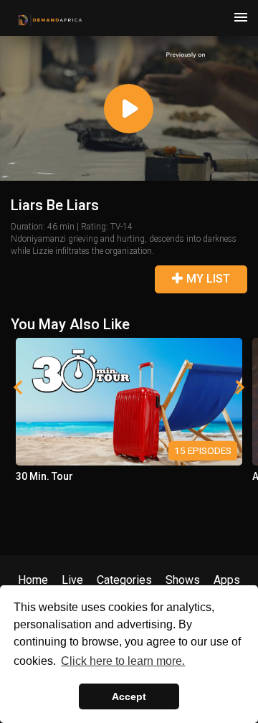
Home (33, 580)
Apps (227, 580)
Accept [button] (129, 696)
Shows (183, 580)
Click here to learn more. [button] (123, 661)
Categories (124, 580)
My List (206, 278)
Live (72, 580)
